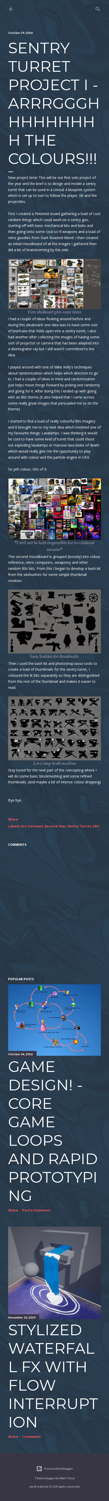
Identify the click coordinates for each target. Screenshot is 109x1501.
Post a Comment (36, 1210)
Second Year (55, 826)
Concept (35, 826)
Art (23, 826)
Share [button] (13, 819)
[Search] (98, 8)
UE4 (96, 826)
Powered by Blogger (58, 1468)
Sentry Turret (79, 826)
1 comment (31, 1437)
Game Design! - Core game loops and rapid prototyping (53, 1131)
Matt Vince (67, 1478)
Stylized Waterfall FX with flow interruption (53, 1376)
